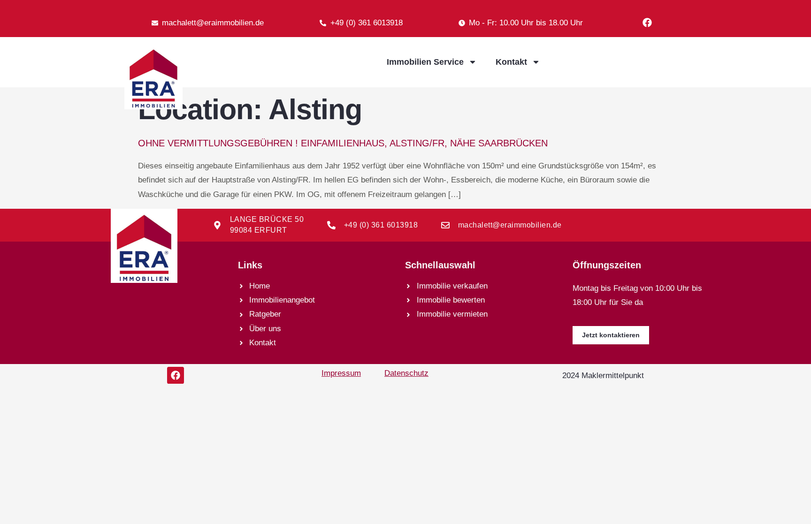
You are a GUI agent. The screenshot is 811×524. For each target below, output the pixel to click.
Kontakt (511, 62)
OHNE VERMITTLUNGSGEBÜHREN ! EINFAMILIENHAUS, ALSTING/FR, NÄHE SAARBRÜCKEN (343, 143)
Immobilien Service (425, 62)
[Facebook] (647, 22)
